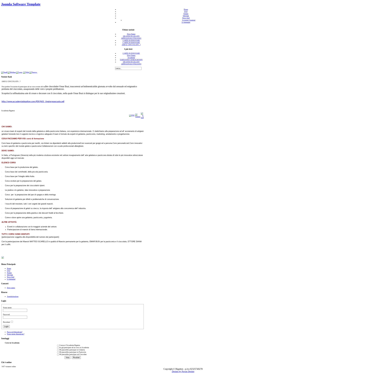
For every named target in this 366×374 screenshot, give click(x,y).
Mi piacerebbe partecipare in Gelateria (72, 350)
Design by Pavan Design (183, 371)
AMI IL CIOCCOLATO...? (131, 45)
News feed (186, 18)
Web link (186, 16)
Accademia (131, 58)
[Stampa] (137, 117)
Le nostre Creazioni (188, 20)
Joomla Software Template (20, 4)
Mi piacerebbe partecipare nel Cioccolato (73, 354)
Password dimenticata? (14, 332)
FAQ (186, 12)
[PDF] (132, 115)
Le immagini (186, 22)
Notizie (185, 14)
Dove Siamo (131, 34)
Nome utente (7, 308)
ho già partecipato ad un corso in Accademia (74, 348)
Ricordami (6, 322)
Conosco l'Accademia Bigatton (69, 345)
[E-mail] (142, 118)
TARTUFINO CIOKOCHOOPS (131, 60)
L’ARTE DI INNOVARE (131, 43)
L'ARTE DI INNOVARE (131, 40)
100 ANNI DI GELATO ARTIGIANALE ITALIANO (131, 37)
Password (6, 315)
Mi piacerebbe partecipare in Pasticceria (72, 352)
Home (186, 9)
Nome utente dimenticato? (15, 334)
